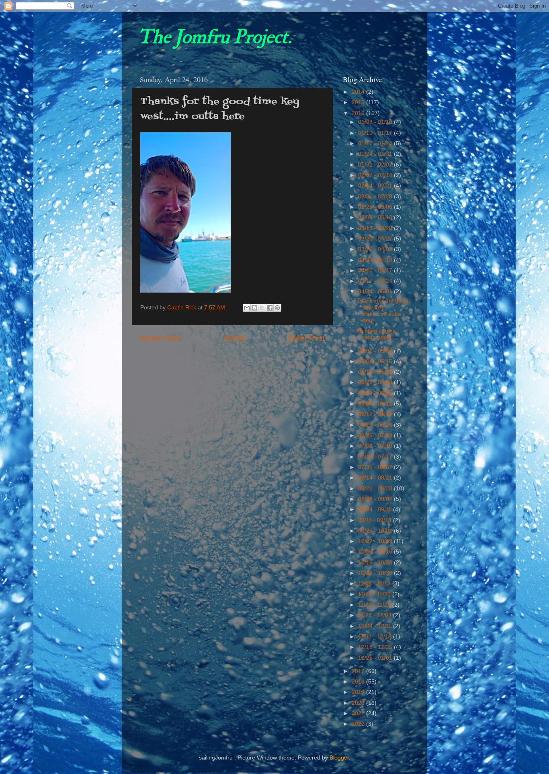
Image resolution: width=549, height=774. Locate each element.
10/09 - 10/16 (376, 552)
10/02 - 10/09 (376, 541)
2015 (359, 102)
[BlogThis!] (254, 308)
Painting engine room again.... (377, 334)
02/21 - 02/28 (376, 197)
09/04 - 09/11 (375, 509)
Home (234, 338)
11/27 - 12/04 (375, 615)
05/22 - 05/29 (376, 382)
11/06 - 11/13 (375, 583)
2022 (359, 724)
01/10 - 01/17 (376, 133)
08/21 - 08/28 (376, 489)
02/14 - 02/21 (376, 186)
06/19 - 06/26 (376, 425)
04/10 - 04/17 (376, 271)
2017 (359, 671)
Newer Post (160, 338)
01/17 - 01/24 (376, 143)
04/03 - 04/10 (376, 260)
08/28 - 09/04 (376, 499)
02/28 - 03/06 (376, 207)
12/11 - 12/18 (375, 637)
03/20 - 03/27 (376, 239)
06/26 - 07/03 (376, 435)
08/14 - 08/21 (376, 478)
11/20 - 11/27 (375, 605)
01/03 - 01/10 (376, 122)
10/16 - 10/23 (376, 563)
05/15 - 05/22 (376, 372)
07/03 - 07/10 (376, 446)
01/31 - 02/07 (376, 165)
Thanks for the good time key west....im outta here (382, 310)
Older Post (306, 338)
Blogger (339, 758)
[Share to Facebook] (270, 308)
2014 (359, 92)
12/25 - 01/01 (376, 658)
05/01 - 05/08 (376, 351)
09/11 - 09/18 (375, 520)
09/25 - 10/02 (376, 531)
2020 (359, 703)
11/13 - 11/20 (375, 594)
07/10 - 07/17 (376, 457)
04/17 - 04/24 (376, 281)
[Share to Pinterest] (277, 308)
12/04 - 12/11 (375, 626)
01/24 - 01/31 (376, 154)
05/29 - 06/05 (376, 393)
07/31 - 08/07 (376, 467)
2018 (359, 682)
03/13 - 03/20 (376, 228)
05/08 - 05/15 (376, 361)
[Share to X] (262, 308)
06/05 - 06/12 (376, 404)
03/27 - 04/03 (376, 249)
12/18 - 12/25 (376, 647)
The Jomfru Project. (214, 37)
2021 (359, 713)
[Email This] (247, 308)
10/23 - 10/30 (376, 573)
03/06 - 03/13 (376, 217)
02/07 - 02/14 (376, 175)
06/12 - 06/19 (376, 414)
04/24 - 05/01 (376, 291)
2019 (359, 692)
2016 (359, 113)
